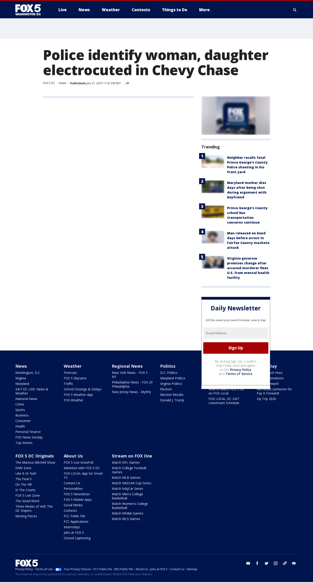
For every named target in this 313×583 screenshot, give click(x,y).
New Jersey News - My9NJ (131, 392)
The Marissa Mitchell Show (35, 462)
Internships (72, 527)
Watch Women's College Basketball (130, 505)
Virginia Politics (171, 383)
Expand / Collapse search (295, 9)
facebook (257, 563)
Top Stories (24, 443)
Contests (70, 510)
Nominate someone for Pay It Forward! (274, 391)
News (62, 83)
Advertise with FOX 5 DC (82, 468)
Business (22, 415)
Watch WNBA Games (127, 513)
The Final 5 (23, 479)
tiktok (284, 563)
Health (20, 426)
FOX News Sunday (29, 437)
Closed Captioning (77, 538)
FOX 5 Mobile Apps (78, 499)
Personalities (73, 488)
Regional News (127, 366)
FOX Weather (73, 400)
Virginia (20, 378)
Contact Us (72, 483)
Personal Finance (28, 432)
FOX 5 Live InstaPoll (78, 462)
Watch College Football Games (129, 470)
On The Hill (23, 484)
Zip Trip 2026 (266, 399)
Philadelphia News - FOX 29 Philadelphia (132, 384)
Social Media (73, 505)
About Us (73, 456)
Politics (167, 366)
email (294, 563)
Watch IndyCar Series (127, 488)
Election (166, 389)
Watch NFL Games (126, 462)
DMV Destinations (270, 378)
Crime (19, 404)
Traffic (68, 383)
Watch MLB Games (126, 477)
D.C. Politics (169, 372)
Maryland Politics (172, 378)
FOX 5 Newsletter (77, 494)
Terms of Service (238, 374)
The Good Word (27, 501)
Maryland (22, 383)
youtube (248, 563)
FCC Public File (74, 516)
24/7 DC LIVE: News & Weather (31, 391)
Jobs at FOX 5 (74, 532)
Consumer (23, 421)
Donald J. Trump (172, 400)
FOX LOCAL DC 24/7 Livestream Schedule (224, 401)
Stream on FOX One (132, 456)
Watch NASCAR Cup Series (131, 483)
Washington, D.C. (28, 372)
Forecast (70, 372)
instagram (275, 563)
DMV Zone (23, 468)
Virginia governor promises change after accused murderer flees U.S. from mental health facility (248, 268)
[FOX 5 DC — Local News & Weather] (30, 9)
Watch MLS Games (126, 519)
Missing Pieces (26, 516)
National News (26, 399)
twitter (266, 563)
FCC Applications (76, 521)
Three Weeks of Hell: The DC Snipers (34, 508)
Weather (73, 366)
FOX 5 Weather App (78, 394)
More (204, 9)
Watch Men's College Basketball (127, 496)
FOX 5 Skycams (75, 378)
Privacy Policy (240, 369)
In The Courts (25, 490)
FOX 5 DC (49, 83)
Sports (20, 410)
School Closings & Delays (83, 389)
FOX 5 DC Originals (34, 456)
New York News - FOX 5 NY (130, 374)
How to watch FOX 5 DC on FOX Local (227, 391)
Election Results (172, 394)
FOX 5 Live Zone (27, 495)
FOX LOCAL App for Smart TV (83, 475)
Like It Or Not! (25, 473)
